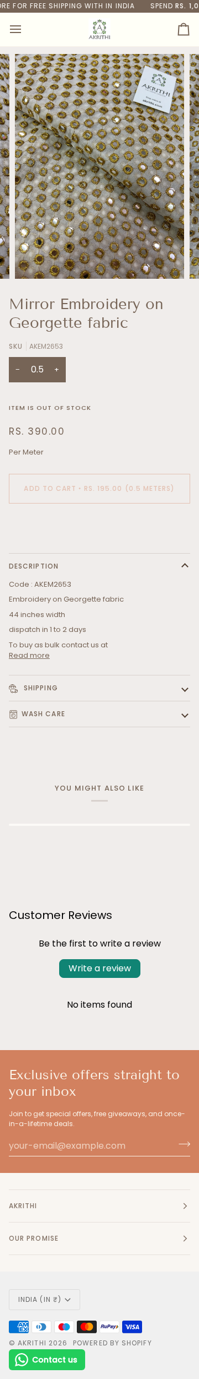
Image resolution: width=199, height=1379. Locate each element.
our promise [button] (34, 1238)
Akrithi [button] (23, 1205)
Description (34, 566)
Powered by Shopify (112, 1343)
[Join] (181, 1144)
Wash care (43, 713)
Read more (29, 655)
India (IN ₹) (39, 1299)
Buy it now (99, 526)
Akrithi (32, 1343)
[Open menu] (25, 29)
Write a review (100, 968)
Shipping (40, 688)
